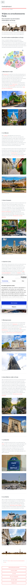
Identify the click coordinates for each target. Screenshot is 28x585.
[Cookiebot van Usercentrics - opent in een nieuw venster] (21, 277)
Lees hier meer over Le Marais (18, 155)
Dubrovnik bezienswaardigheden (19, 560)
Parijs (3, 443)
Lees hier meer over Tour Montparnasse (14, 332)
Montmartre (6, 74)
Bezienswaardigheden (14, 567)
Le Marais (5, 135)
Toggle (3, 2)
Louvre (14, 573)
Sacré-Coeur (14, 84)
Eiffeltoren (14, 570)
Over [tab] (23, 281)
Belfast (12, 560)
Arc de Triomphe (14, 576)
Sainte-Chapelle (18, 505)
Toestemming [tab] (5, 281)
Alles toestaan (14, 303)
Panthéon (19, 272)
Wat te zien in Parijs (6, 9)
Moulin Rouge (12, 85)
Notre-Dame (12, 505)
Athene (9, 560)
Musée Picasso (14, 152)
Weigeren (14, 306)
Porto (5, 562)
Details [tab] (14, 281)
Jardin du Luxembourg (6, 211)
